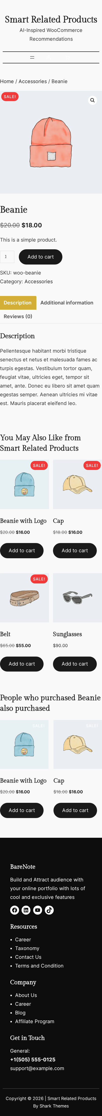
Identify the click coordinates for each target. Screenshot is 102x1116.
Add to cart (40, 257)
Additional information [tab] (66, 303)
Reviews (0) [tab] (18, 316)
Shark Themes (54, 1106)
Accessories (33, 81)
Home (7, 81)
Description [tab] (17, 303)
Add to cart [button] (22, 551)
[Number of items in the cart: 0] (67, 57)
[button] (92, 100)
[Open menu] (32, 57)
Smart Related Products (51, 19)
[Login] (48, 57)
